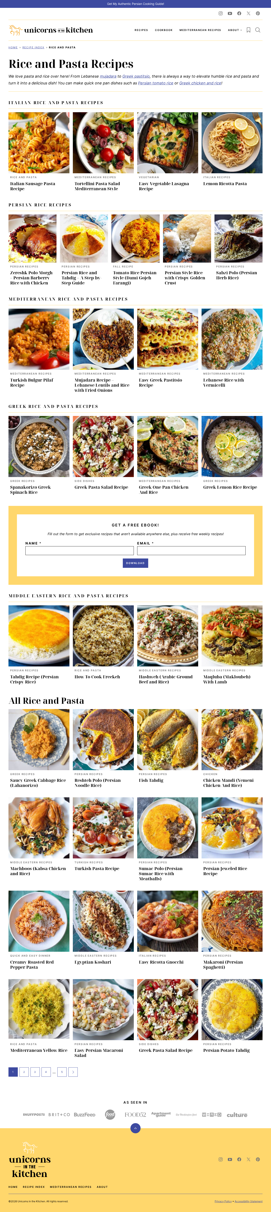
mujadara (108, 76)
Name (33, 543)
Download (135, 563)
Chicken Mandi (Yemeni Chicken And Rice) (228, 782)
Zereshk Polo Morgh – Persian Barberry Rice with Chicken (31, 278)
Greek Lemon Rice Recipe (230, 487)
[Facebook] (239, 13)
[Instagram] (220, 13)
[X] (248, 13)
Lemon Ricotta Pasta (225, 183)
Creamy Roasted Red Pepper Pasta (32, 964)
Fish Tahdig (151, 780)
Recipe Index (33, 47)
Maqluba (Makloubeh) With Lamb (226, 679)
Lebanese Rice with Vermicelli (223, 382)
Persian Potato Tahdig (226, 1050)
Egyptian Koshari (93, 962)
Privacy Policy (223, 1201)
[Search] (258, 30)
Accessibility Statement (249, 1201)
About (233, 30)
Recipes (141, 30)
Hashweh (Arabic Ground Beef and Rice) (166, 679)
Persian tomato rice (155, 83)
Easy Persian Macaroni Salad (99, 1052)
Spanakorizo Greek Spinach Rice (30, 489)
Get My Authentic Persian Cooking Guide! (135, 4)
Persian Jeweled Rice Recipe (225, 871)
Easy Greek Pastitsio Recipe (160, 382)
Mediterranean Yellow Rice (38, 1050)
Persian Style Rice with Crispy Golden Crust (185, 278)
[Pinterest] (258, 13)
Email (145, 543)
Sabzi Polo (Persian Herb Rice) (236, 275)
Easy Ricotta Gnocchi (161, 962)
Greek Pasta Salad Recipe (101, 487)
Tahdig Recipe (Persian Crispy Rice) (34, 679)
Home (13, 47)
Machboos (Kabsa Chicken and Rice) (38, 871)
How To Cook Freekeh (97, 677)
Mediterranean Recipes (200, 30)
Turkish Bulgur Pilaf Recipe (31, 382)
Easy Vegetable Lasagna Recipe (164, 186)
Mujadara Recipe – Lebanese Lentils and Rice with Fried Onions (102, 385)
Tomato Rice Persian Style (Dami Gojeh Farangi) (134, 278)
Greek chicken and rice (200, 83)
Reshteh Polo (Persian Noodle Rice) (98, 782)
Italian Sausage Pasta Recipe (32, 186)
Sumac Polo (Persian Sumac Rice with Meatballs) (161, 874)
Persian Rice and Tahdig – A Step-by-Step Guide (82, 278)
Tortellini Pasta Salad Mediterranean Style (97, 186)
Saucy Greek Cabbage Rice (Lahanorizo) (38, 782)
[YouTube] (230, 13)
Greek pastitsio (136, 76)
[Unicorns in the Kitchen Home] (50, 30)
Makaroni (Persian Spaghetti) (223, 964)
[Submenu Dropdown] (241, 30)
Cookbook (164, 30)
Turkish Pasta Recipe (97, 868)
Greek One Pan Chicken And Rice (163, 489)
